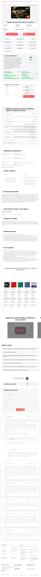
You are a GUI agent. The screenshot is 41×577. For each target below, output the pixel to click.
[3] (11, 400)
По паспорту (4, 553)
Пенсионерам (4, 549)
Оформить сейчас (13, 34)
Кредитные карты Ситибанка (10, 5)
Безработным (4, 551)
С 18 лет (3, 546)
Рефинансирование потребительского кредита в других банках (24, 552)
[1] (9, 400)
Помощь (38, 1)
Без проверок (13, 551)
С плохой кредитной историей (15, 546)
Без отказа (12, 553)
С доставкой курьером (14, 548)
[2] (10, 400)
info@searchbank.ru (19, 564)
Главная (4, 5)
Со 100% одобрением (14, 549)
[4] (12, 400)
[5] (13, 400)
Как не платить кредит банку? (34, 546)
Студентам (3, 548)
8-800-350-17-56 (30, 564)
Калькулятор (3, 554)
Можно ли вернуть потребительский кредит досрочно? (24, 558)
